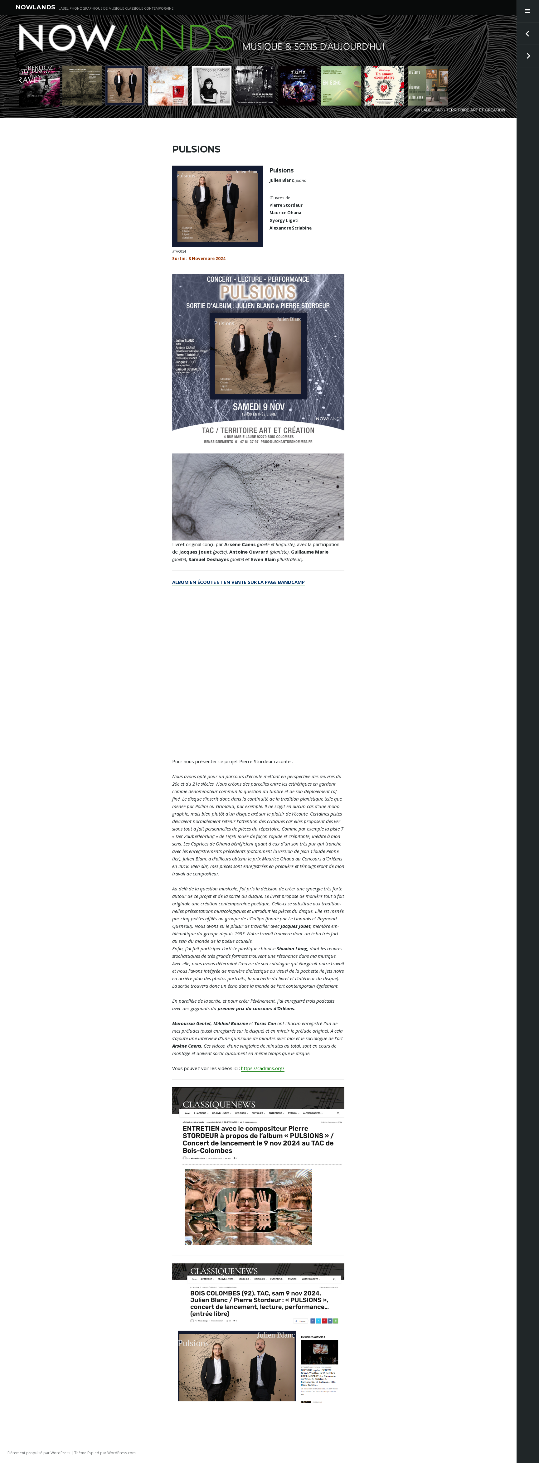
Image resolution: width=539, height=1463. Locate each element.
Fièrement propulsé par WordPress (38, 1453)
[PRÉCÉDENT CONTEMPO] (528, 33)
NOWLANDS (35, 7)
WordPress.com (121, 1453)
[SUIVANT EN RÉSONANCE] (528, 56)
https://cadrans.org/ (262, 1068)
